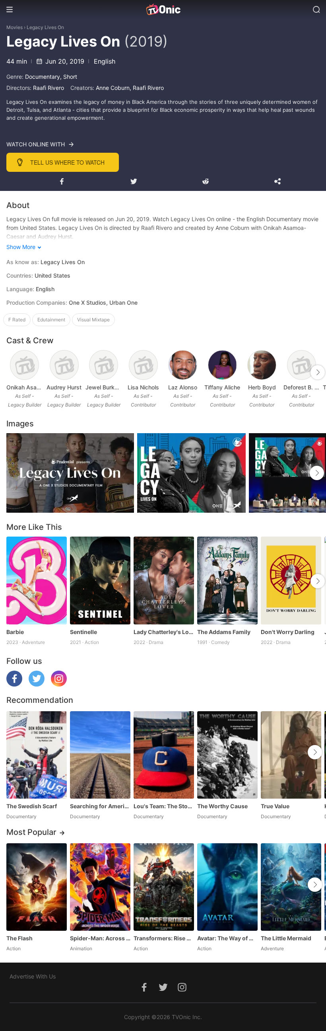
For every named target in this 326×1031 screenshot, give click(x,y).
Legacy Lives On (45, 27)
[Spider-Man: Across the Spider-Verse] (100, 887)
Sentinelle (83, 631)
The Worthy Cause (222, 806)
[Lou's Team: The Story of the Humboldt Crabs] (164, 755)
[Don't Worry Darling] (291, 580)
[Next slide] (317, 372)
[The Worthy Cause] (227, 755)
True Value (275, 806)
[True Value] (291, 755)
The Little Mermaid (286, 938)
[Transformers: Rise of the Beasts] (164, 887)
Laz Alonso (182, 387)
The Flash (19, 938)
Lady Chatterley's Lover (164, 631)
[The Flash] (36, 887)
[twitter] (37, 684)
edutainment (51, 320)
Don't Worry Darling (287, 631)
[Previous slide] (11, 372)
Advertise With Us (33, 976)
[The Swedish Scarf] (36, 755)
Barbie (15, 631)
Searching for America (100, 806)
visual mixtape (93, 320)
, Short (68, 76)
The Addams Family (223, 631)
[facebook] (14, 684)
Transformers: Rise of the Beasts (164, 938)
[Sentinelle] (100, 580)
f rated (16, 320)
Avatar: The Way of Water (227, 938)
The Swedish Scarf (31, 806)
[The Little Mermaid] (291, 887)
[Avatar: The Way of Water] (227, 887)
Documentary (42, 76)
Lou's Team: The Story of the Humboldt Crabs (164, 806)
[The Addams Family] (227, 580)
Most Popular (31, 832)
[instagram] (59, 684)
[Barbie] (36, 580)
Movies (14, 27)
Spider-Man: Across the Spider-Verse (100, 938)
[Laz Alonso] (182, 365)
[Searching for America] (100, 755)
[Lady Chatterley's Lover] (164, 580)
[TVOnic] (163, 9)
